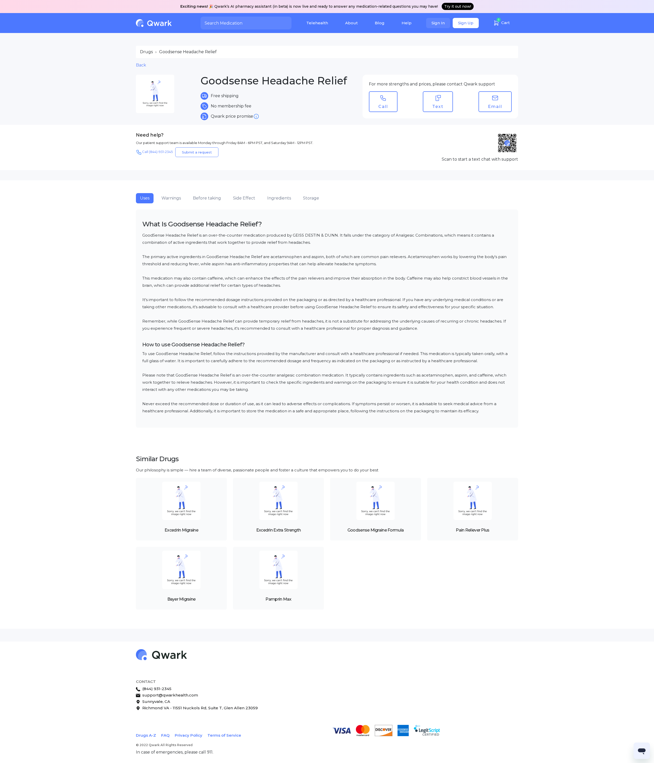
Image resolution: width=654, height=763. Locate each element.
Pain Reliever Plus (472, 530)
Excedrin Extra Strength (278, 530)
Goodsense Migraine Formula (375, 530)
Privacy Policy (188, 735)
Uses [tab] (144, 198)
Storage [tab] (311, 198)
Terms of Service (224, 735)
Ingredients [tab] (279, 198)
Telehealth (317, 22)
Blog (379, 22)
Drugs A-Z (146, 735)
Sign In (438, 22)
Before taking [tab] (207, 198)
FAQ (165, 735)
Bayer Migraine (181, 599)
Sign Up (465, 22)
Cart (504, 21)
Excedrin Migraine (181, 530)
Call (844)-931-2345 (157, 152)
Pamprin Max (278, 599)
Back (141, 65)
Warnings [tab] (171, 198)
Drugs (146, 51)
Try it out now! (457, 6)
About (351, 22)
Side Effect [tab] (244, 198)
